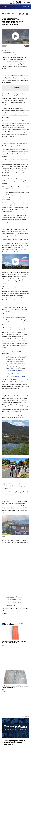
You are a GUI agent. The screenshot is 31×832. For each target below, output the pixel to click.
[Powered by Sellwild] (26, 716)
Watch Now (26, 2)
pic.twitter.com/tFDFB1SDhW (15, 370)
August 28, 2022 (20, 376)
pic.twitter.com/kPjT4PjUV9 (14, 599)
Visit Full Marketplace (24, 623)
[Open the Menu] (2, 2)
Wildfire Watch (8, 13)
